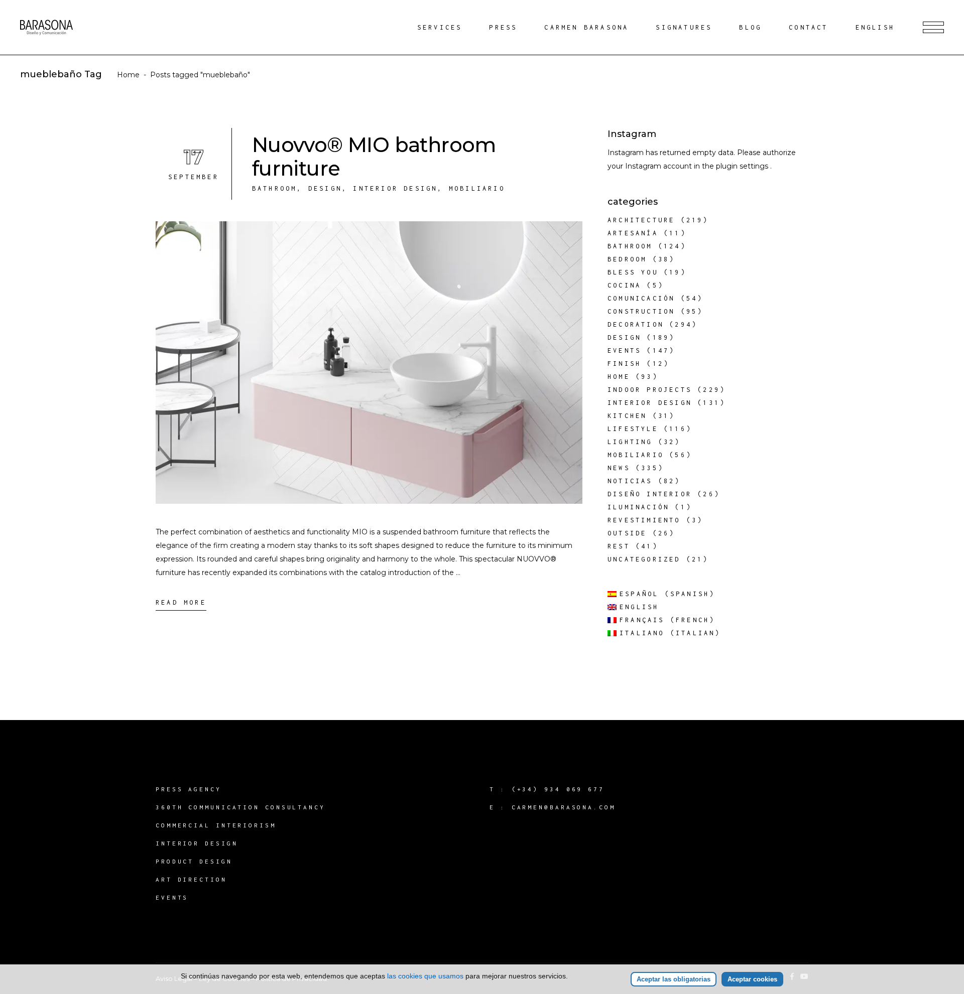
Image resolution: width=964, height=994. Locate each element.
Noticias (630, 481)
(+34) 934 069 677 (558, 789)
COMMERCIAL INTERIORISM (216, 825)
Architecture (641, 220)
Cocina (624, 285)
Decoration (636, 324)
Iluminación (638, 507)
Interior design (395, 188)
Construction (641, 311)
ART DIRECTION (191, 879)
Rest (619, 546)
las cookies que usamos (425, 976)
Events (624, 350)
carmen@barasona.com (564, 807)
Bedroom (627, 259)
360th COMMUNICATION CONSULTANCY (240, 807)
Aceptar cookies (752, 979)
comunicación (641, 298)
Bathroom (274, 188)
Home (128, 74)
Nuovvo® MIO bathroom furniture (374, 156)
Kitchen (627, 415)
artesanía (633, 233)
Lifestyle (633, 429)
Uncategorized (644, 559)
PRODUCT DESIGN (194, 861)
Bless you (633, 272)
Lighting (630, 442)
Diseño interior (650, 494)
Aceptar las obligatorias (673, 979)
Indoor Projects (650, 389)
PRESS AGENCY (188, 789)
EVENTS (172, 897)
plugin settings (743, 166)
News (619, 468)
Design (325, 188)
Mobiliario (477, 188)
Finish (624, 363)
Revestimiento (644, 520)
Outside (627, 533)
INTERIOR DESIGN (197, 843)
